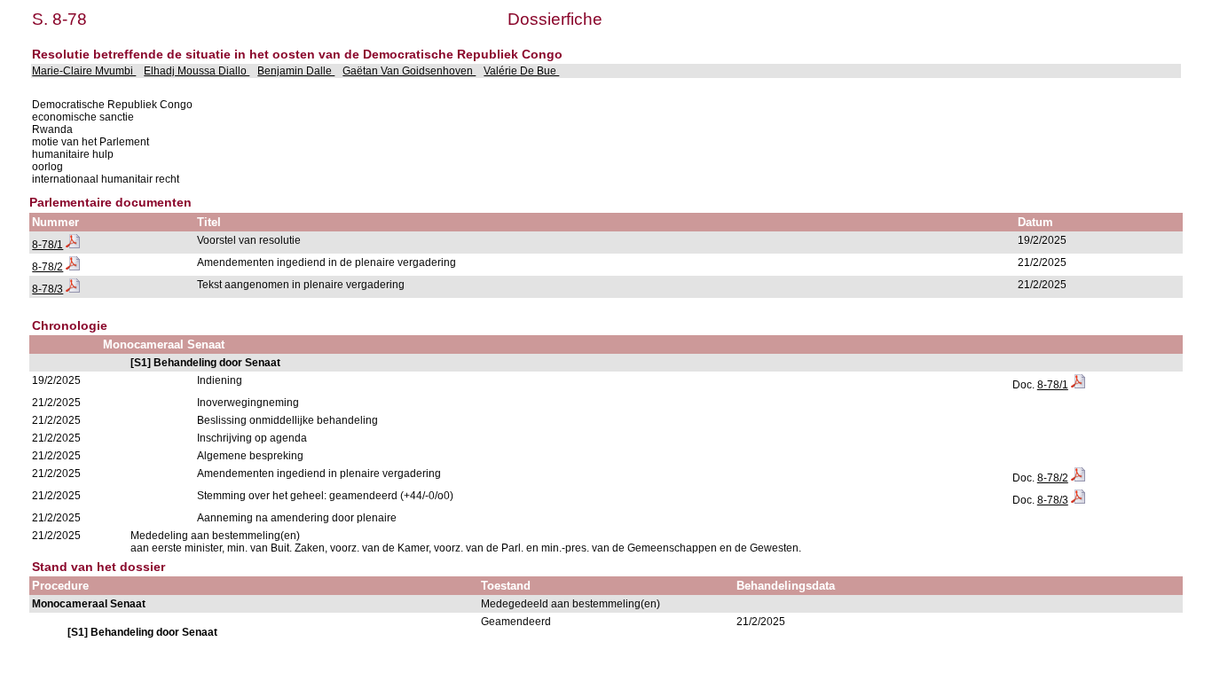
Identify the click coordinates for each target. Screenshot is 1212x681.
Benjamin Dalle (295, 71)
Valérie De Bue (521, 71)
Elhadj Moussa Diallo (196, 71)
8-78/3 (47, 289)
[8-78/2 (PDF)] (73, 267)
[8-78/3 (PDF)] (73, 289)
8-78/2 (47, 267)
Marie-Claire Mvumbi (84, 71)
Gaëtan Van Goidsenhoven (409, 71)
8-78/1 (47, 245)
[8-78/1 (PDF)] (73, 245)
